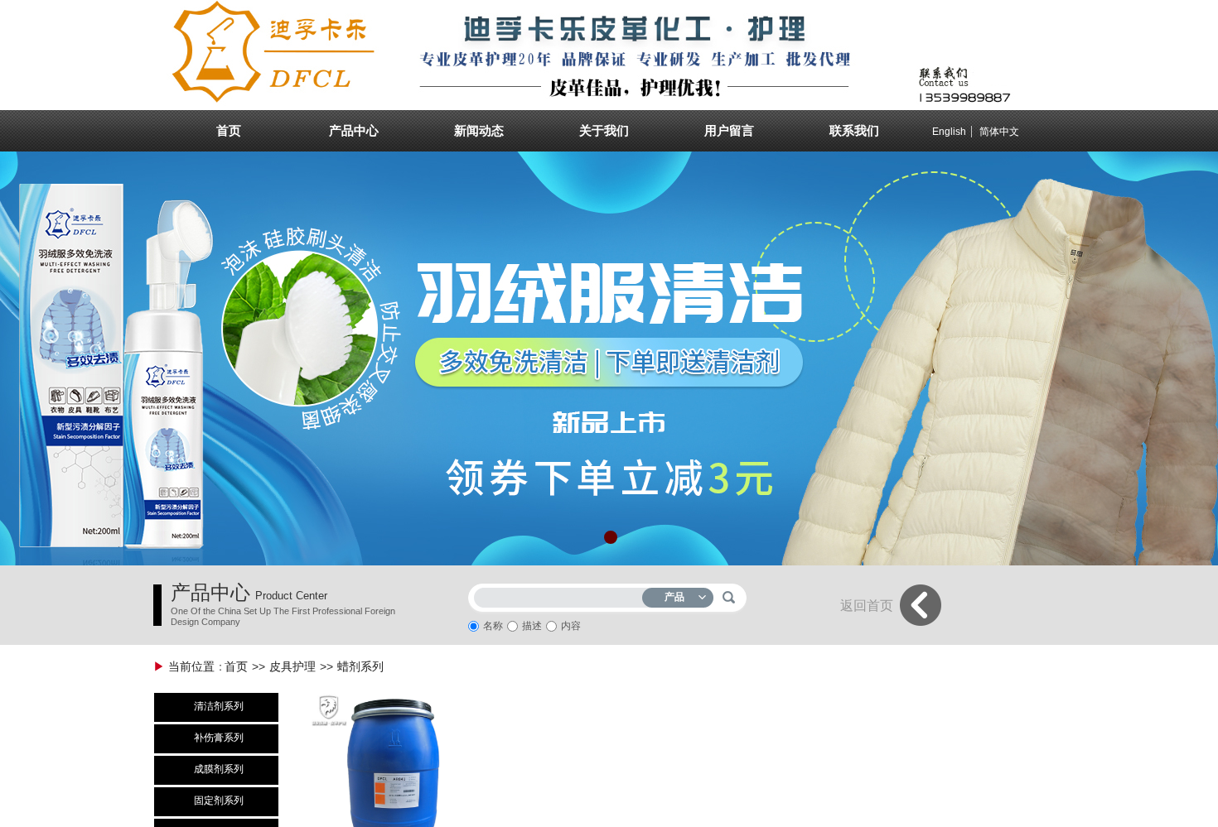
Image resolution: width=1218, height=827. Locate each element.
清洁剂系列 (219, 706)
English (949, 131)
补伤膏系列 (219, 737)
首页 (236, 667)
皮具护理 (292, 667)
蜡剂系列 (360, 667)
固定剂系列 (219, 800)
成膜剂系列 (219, 769)
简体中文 (999, 131)
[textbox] (561, 595)
